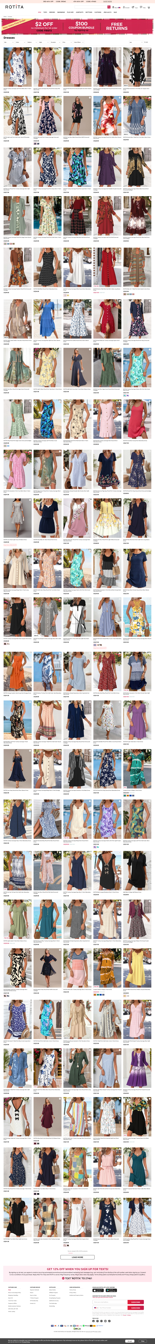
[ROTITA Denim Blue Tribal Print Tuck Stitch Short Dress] (137, 115)
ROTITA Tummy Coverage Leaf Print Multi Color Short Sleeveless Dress (136, 841)
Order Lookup (11, 1311)
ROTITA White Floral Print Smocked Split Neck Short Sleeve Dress (106, 1138)
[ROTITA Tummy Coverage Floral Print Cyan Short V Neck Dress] (77, 167)
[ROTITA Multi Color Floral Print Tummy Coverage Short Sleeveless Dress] (77, 518)
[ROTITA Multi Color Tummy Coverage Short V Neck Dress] (77, 967)
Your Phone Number (105, 1308)
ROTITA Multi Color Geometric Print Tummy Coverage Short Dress (47, 1239)
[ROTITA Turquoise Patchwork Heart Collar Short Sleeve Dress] (137, 1167)
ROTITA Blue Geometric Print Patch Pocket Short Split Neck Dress (136, 693)
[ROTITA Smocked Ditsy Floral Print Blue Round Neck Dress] (48, 819)
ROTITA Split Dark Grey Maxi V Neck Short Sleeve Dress (77, 389)
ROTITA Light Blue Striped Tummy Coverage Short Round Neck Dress (107, 1090)
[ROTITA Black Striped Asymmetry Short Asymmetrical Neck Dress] (77, 919)
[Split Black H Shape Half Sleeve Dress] (137, 870)
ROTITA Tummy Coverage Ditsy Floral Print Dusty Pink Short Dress (47, 89)
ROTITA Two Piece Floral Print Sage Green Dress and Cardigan (16, 389)
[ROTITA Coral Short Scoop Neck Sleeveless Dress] (137, 419)
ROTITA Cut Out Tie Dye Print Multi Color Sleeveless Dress (16, 892)
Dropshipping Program (54, 1298)
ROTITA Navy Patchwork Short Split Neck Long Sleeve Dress (136, 540)
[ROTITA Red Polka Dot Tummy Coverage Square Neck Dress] (107, 318)
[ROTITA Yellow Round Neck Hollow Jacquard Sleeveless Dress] (137, 967)
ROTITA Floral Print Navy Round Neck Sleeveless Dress (106, 790)
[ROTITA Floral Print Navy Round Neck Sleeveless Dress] (107, 768)
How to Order (33, 1295)
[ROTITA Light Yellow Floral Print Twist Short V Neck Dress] (48, 367)
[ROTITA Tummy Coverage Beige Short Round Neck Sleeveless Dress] (77, 819)
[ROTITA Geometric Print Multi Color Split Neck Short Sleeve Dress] (77, 617)
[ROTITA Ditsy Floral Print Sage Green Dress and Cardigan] (18, 419)
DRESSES (52, 12)
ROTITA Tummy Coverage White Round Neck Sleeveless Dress (77, 289)
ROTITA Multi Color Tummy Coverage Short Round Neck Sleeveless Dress (77, 1138)
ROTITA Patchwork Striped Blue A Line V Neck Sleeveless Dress (107, 639)
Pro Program (52, 1295)
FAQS (9, 1290)
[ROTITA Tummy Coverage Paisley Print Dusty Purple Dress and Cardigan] (137, 919)
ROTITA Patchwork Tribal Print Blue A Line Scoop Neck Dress (17, 1041)
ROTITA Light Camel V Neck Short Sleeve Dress (15, 941)
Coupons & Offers (12, 1303)
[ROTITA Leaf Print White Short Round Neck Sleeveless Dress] (48, 1068)
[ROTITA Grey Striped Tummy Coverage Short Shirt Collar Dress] (48, 617)
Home (5, 16)
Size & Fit (10, 1298)
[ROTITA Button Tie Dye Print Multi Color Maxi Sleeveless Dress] (48, 671)
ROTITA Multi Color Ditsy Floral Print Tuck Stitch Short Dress (47, 590)
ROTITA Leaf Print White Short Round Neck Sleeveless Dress (47, 1090)
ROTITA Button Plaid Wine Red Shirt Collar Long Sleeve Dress (106, 289)
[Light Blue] (38, 143)
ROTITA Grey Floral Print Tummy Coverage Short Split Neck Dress (17, 189)
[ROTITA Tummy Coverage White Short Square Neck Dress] (77, 1217)
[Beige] (5, 996)
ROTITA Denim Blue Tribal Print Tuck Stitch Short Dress (136, 137)
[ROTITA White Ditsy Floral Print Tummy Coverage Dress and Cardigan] (137, 1217)
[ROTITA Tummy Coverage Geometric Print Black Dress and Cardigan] (77, 768)
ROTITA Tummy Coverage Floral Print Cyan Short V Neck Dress (77, 189)
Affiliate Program (53, 1292)
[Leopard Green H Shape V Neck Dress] (137, 768)
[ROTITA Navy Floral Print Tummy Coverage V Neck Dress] (18, 1167)
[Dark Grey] (98, 645)
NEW (39, 12)
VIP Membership (34, 1300)
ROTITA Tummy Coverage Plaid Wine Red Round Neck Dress (76, 238)
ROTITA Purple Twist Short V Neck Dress (133, 741)
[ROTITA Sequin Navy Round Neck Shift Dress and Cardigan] (48, 967)
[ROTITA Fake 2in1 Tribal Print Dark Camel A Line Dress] (137, 267)
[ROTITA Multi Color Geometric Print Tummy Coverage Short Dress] (48, 1217)
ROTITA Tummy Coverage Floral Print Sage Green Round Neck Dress (17, 238)
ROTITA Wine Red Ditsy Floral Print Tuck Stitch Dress (106, 693)
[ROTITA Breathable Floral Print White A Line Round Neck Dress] (107, 720)
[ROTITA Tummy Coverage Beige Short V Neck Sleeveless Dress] (107, 919)
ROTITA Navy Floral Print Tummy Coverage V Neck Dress (17, 1188)
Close (142, 1341)
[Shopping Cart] (149, 7)
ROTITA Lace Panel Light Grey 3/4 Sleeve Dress (15, 539)
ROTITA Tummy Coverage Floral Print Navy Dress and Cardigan (136, 341)
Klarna (31, 1292)
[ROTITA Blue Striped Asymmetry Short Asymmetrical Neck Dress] (77, 671)
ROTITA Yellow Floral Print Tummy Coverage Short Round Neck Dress (137, 639)
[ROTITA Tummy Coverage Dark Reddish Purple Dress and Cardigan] (107, 167)
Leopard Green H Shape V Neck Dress (132, 790)
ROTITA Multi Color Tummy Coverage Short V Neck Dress (77, 989)
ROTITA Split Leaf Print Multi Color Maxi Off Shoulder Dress (17, 137)
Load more (77, 1257)
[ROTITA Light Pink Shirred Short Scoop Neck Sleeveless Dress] (107, 1167)
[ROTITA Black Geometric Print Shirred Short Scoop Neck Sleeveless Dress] (107, 568)
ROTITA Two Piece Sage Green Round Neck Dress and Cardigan (106, 389)
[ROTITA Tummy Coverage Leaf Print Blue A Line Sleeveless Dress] (48, 419)
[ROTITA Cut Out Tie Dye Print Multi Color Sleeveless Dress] (18, 870)
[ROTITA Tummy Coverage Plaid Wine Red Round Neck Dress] (77, 215)
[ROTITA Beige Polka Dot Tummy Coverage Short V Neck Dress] (18, 1116)
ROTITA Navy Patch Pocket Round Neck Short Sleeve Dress (136, 590)
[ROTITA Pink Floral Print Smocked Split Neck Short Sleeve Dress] (77, 67)
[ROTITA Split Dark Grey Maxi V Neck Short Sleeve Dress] (77, 367)
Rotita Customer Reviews (14, 1306)
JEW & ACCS (107, 12)
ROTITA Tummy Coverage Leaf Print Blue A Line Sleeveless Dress (45, 441)
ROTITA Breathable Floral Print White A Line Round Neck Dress (107, 742)
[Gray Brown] (101, 645)
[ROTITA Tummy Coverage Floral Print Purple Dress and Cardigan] (137, 1068)
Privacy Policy (73, 1292)
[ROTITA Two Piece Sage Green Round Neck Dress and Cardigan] (107, 367)
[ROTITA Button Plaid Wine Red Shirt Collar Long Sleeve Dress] (107, 267)
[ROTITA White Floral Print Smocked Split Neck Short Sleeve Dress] (107, 1116)
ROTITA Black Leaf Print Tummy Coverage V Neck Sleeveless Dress (16, 742)
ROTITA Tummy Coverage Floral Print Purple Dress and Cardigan (136, 1090)
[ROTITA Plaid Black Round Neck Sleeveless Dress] (48, 267)
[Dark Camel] (13, 244)
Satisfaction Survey (54, 1300)
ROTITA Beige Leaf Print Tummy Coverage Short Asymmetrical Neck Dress (15, 990)
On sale (146, 42)
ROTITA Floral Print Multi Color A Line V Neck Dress (46, 1041)
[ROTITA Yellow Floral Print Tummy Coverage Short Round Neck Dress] (137, 617)
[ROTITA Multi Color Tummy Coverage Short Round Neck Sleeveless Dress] (77, 1116)
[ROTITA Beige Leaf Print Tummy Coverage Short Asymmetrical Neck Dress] (18, 967)
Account (127, 7)
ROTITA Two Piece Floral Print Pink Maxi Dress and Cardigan (46, 892)
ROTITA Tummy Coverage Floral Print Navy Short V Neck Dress (47, 189)
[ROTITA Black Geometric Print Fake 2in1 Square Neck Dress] (137, 67)
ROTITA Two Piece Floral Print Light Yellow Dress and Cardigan (106, 540)
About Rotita (52, 1290)
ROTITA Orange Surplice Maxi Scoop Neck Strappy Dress (17, 693)
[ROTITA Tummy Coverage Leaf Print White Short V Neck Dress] (18, 67)
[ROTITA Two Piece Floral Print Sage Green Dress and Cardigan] (18, 367)
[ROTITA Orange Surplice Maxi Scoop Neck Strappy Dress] (18, 671)
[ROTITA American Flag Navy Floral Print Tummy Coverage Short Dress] (107, 469)
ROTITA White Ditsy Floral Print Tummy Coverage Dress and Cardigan (136, 1239)
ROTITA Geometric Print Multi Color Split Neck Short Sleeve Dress (76, 639)
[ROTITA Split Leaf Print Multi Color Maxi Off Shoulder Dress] (18, 115)
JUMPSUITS (79, 12)
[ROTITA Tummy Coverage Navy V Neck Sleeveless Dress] (18, 819)
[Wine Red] (35, 1143)
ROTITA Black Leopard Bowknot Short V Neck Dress (106, 892)
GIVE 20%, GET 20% (13, 1308)
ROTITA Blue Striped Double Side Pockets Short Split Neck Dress (76, 491)
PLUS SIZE (70, 12)
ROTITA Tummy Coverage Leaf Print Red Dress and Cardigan (105, 238)
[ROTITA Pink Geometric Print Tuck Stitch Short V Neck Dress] (18, 469)
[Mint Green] (124, 395)
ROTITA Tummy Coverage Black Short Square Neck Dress (17, 638)
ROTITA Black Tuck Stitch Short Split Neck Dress (15, 1239)
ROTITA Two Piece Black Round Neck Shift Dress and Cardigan (76, 137)
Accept (130, 1341)
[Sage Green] (5, 244)
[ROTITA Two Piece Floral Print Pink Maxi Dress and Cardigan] (48, 870)
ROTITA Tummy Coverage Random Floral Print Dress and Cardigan (17, 289)
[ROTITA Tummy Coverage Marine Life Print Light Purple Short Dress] (107, 819)
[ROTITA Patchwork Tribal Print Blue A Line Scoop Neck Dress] (18, 1019)
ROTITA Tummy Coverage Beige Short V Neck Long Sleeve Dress (16, 590)
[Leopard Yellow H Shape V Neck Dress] (107, 967)
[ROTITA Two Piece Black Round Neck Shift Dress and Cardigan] (77, 115)
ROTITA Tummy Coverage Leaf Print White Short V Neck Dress (17, 89)
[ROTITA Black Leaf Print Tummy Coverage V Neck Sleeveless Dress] (18, 720)
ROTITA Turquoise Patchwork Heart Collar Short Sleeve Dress (136, 1189)
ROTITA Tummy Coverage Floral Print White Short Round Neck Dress (107, 137)
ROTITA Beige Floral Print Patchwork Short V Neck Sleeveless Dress (75, 441)
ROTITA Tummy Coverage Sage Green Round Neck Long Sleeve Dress (77, 1090)
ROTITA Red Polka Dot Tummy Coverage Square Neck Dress (106, 341)
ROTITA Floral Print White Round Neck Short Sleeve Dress (76, 341)
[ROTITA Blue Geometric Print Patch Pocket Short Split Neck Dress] (137, 671)
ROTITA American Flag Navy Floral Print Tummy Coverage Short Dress (107, 491)
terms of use (89, 1331)
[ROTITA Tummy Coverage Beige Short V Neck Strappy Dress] (48, 768)
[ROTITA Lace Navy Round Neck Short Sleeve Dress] (18, 768)
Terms (124, 1315)
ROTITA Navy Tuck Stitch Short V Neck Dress (44, 1188)
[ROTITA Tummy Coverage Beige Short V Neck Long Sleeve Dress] (18, 568)
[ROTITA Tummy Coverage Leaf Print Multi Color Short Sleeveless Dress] (137, 819)
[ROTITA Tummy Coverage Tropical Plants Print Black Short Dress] (137, 1116)
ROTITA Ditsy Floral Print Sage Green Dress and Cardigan (17, 440)
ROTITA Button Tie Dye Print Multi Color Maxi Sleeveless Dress (47, 693)
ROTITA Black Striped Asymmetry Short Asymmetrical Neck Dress (76, 941)
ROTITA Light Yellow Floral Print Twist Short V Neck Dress (48, 389)
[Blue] (8, 446)
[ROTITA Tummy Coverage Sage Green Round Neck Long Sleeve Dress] (77, 1068)
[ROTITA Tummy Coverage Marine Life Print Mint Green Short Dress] (137, 367)
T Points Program (34, 1298)
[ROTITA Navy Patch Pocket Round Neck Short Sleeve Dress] (137, 568)
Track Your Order (12, 1300)
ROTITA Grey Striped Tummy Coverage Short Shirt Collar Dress (47, 639)
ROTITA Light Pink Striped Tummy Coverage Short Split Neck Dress (136, 1041)
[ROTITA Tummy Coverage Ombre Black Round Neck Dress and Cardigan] (137, 167)
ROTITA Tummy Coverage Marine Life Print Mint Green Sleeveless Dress (76, 590)
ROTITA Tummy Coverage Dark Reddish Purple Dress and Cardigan (107, 189)
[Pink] (35, 144)
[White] (65, 295)
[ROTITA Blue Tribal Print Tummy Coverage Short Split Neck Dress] (18, 1068)
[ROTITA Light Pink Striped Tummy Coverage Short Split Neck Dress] (137, 1019)
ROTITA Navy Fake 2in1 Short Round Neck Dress (45, 539)
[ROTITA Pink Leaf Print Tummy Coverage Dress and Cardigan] (48, 115)
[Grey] (133, 795)
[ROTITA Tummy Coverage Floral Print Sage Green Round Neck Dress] (18, 215)
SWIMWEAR (61, 12)
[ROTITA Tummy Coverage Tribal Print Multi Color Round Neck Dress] (48, 720)
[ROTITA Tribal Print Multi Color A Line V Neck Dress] (107, 1019)
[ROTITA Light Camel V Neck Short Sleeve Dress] (18, 919)
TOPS (45, 12)
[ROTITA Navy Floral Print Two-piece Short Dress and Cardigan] (107, 1217)
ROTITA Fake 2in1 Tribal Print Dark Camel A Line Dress (136, 289)
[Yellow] (68, 295)
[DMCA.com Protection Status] (77, 1328)
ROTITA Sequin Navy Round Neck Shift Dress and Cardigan (45, 990)
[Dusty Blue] (8, 244)
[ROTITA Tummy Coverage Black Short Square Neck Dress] (18, 617)
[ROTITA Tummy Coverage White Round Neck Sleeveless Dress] (77, 267)
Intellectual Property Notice (76, 1295)
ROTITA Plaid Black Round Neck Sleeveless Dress (45, 289)
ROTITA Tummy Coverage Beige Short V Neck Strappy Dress (47, 791)
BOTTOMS (89, 12)
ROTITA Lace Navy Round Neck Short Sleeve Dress (16, 790)
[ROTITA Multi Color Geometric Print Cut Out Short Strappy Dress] (77, 1167)
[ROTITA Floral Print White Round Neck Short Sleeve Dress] (77, 318)
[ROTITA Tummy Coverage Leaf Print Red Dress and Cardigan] (107, 215)
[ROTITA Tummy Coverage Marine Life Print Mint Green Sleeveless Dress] (77, 568)
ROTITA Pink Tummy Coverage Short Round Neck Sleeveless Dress (105, 441)
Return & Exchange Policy (14, 1292)
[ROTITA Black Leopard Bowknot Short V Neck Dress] (107, 870)
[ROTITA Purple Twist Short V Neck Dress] (137, 720)
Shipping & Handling (13, 1295)
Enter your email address (101, 1302)
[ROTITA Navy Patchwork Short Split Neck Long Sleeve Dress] (137, 518)
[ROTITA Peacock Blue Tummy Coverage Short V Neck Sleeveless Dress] (48, 919)
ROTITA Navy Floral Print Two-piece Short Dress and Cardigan (106, 1239)
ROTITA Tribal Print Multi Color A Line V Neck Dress (106, 1041)
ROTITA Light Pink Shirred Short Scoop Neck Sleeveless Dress (106, 1189)
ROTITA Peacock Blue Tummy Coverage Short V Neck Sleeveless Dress (47, 941)
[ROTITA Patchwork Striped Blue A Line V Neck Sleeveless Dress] (107, 617)
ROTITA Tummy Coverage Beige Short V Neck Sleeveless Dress (107, 941)
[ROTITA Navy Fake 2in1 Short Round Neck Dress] (48, 518)
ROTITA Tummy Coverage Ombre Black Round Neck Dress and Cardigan (136, 189)
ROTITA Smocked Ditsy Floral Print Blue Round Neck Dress (46, 841)
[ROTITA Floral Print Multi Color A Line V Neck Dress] (48, 1019)
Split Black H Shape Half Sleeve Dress (132, 892)
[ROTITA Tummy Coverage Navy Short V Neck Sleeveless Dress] (77, 870)
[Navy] (8, 996)
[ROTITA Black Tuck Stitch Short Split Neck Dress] (18, 1217)
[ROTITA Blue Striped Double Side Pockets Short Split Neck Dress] (77, 469)
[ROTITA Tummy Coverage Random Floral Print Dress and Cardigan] (18, 267)
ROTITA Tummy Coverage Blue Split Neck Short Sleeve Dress (47, 341)
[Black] (5, 644)
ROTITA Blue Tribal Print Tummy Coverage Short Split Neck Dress (17, 1090)
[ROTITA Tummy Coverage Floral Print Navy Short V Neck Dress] (48, 167)
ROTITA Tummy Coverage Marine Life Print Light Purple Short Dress (107, 841)
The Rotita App (53, 1303)
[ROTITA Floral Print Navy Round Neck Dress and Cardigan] (137, 469)
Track (136, 7)
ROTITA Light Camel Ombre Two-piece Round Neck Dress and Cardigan (18, 341)
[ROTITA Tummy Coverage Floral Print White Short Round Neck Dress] (107, 115)
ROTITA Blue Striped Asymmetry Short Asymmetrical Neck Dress (76, 693)
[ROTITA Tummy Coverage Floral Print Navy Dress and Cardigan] (137, 318)
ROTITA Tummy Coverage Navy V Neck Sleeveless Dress (17, 840)
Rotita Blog (52, 1306)
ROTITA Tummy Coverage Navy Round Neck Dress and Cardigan (76, 742)
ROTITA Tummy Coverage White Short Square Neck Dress (76, 1239)
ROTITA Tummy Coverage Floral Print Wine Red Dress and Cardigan (136, 238)
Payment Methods (34, 1290)
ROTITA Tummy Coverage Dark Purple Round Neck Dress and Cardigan (107, 89)
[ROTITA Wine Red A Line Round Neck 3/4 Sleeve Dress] (48, 1116)
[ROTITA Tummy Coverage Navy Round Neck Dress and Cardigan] (77, 720)
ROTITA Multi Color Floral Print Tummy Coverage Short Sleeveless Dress (76, 540)
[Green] (124, 795)
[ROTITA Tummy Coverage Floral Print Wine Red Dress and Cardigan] (137, 215)
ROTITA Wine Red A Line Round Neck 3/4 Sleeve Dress (47, 1138)
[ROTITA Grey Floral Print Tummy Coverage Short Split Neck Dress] (18, 167)
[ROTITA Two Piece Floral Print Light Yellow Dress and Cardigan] (107, 518)
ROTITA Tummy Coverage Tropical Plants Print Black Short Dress (136, 1138)
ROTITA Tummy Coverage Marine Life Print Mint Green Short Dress (136, 389)
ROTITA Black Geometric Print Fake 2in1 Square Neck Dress (136, 89)
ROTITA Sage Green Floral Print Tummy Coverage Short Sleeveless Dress (47, 491)
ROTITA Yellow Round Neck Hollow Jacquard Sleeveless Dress (136, 990)
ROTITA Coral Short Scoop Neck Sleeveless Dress (135, 440)
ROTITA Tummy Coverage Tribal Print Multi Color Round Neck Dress (47, 742)
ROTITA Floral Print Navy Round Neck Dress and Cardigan (137, 491)
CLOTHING (98, 12)
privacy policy (97, 1331)
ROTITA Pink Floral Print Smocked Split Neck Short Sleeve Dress (77, 89)
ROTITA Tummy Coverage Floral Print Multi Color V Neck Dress (47, 238)
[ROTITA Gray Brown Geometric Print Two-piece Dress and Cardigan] (77, 1019)
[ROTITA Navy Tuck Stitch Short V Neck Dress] (48, 1167)
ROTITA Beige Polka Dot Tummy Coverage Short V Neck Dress (17, 1138)
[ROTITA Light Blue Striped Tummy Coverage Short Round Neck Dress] (107, 1068)
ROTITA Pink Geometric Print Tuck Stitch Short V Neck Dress (17, 491)
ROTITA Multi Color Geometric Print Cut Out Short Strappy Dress (75, 1189)
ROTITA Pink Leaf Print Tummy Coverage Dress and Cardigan (46, 137)
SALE (115, 12)
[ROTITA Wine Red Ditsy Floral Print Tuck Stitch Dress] (107, 671)
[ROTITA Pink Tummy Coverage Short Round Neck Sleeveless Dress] (107, 419)
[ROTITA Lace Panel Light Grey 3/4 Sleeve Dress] (18, 518)
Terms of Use (73, 1290)
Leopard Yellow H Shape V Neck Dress (102, 989)
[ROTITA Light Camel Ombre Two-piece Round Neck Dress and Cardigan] (18, 318)
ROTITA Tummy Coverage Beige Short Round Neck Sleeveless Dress (75, 841)
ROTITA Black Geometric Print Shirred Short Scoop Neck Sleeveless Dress (107, 590)
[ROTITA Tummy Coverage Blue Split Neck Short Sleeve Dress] (48, 318)
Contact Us (32, 1303)
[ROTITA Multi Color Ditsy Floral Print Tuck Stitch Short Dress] (48, 568)
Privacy (129, 1315)
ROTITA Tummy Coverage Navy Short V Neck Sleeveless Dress (77, 892)
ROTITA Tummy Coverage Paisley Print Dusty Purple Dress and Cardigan (136, 941)
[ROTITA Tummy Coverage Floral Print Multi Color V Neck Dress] (48, 215)
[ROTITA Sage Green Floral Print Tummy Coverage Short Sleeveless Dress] (48, 469)
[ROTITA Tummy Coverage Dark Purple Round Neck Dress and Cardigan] (107, 67)
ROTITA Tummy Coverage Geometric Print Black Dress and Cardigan (76, 791)
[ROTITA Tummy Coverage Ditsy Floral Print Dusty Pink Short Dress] (48, 67)
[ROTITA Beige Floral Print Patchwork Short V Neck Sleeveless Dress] (77, 419)
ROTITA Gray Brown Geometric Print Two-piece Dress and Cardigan (76, 1041)
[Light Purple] (128, 395)
